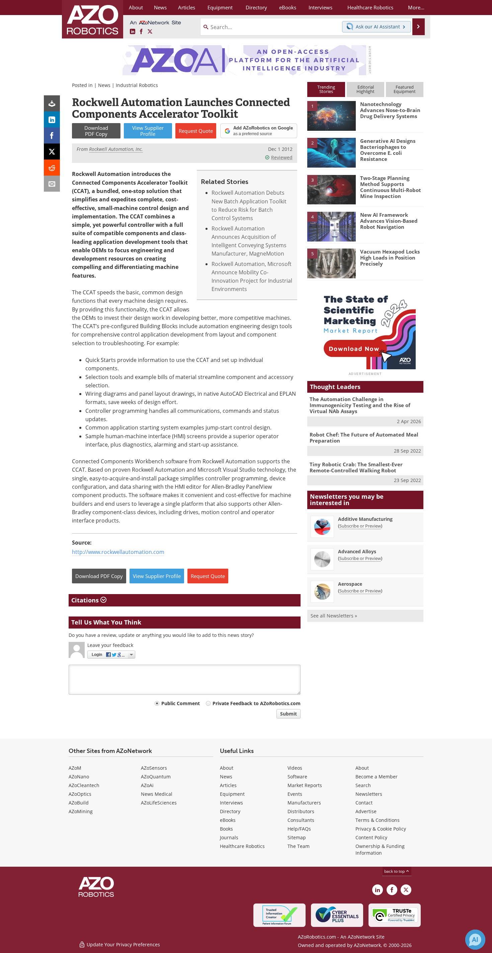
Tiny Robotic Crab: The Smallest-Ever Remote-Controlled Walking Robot (356, 467)
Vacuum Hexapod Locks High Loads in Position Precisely (390, 257)
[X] (52, 152)
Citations (85, 600)
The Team (299, 846)
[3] (331, 189)
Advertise (366, 811)
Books (226, 829)
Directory (230, 811)
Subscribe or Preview (360, 526)
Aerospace (350, 584)
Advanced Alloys (357, 551)
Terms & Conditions (377, 820)
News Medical (156, 794)
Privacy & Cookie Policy (380, 829)
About (226, 768)
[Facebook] (52, 135)
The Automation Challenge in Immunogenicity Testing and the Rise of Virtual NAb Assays (360, 405)
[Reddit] (52, 168)
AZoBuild (79, 802)
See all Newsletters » (334, 615)
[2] (331, 152)
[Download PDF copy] (52, 103)
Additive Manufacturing (365, 519)
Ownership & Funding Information (380, 849)
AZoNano (79, 776)
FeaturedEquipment (405, 89)
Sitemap (297, 837)
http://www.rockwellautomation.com (118, 552)
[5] (331, 263)
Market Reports (305, 785)
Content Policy (371, 837)
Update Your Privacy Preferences (122, 944)
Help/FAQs (299, 829)
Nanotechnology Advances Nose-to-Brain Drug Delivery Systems (390, 110)
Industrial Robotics (137, 85)
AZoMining (81, 811)
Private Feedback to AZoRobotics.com (257, 703)
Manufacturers (304, 802)
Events (295, 794)
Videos (295, 768)
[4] (331, 226)
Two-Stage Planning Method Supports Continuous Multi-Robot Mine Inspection (390, 187)
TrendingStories (326, 89)
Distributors (301, 811)
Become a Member (376, 776)
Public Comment (180, 703)
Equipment (232, 794)
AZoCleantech (84, 785)
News (104, 85)
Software (297, 776)
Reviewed (282, 157)
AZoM (75, 768)
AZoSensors (154, 768)
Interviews (231, 802)
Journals (229, 837)
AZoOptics (80, 794)
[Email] (52, 184)
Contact (364, 802)
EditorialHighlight (365, 89)
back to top (395, 871)
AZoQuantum (156, 776)
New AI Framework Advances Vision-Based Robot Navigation (389, 220)
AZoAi (147, 785)
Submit (288, 713)
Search (363, 785)
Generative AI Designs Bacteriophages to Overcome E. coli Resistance (387, 149)
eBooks (228, 820)
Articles (228, 785)
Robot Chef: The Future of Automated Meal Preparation (364, 437)
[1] (331, 115)
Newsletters (368, 794)
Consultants (301, 820)
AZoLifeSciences (159, 802)
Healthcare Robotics (242, 846)
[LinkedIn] (52, 119)
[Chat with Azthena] (475, 940)
